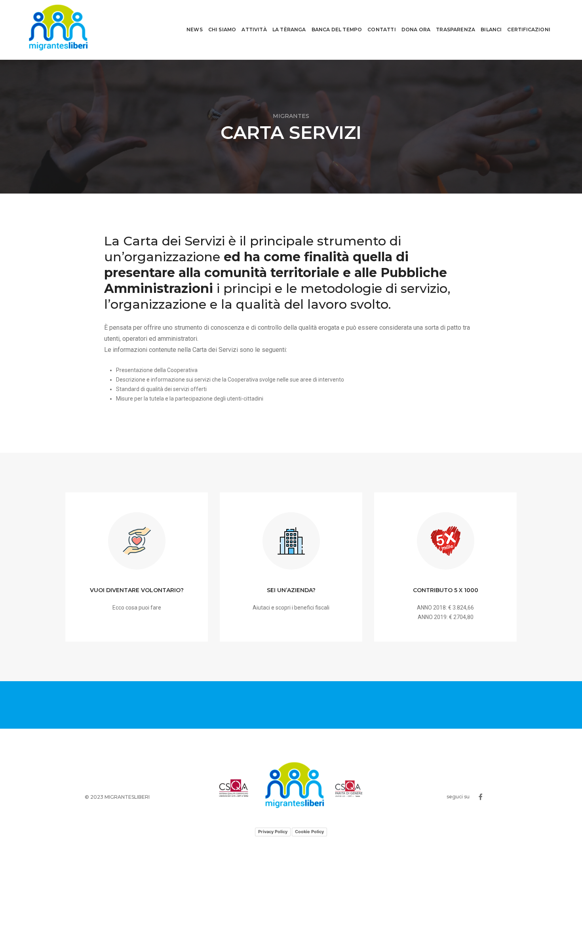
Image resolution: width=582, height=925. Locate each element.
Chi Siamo (222, 29)
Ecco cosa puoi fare (136, 607)
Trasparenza (455, 29)
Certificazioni (528, 29)
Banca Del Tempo (337, 29)
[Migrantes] (58, 29)
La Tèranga (289, 29)
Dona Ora (415, 29)
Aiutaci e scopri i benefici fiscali (291, 607)
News (194, 29)
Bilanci (491, 29)
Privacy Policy (272, 831)
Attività (254, 29)
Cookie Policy (309, 831)
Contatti (381, 29)
